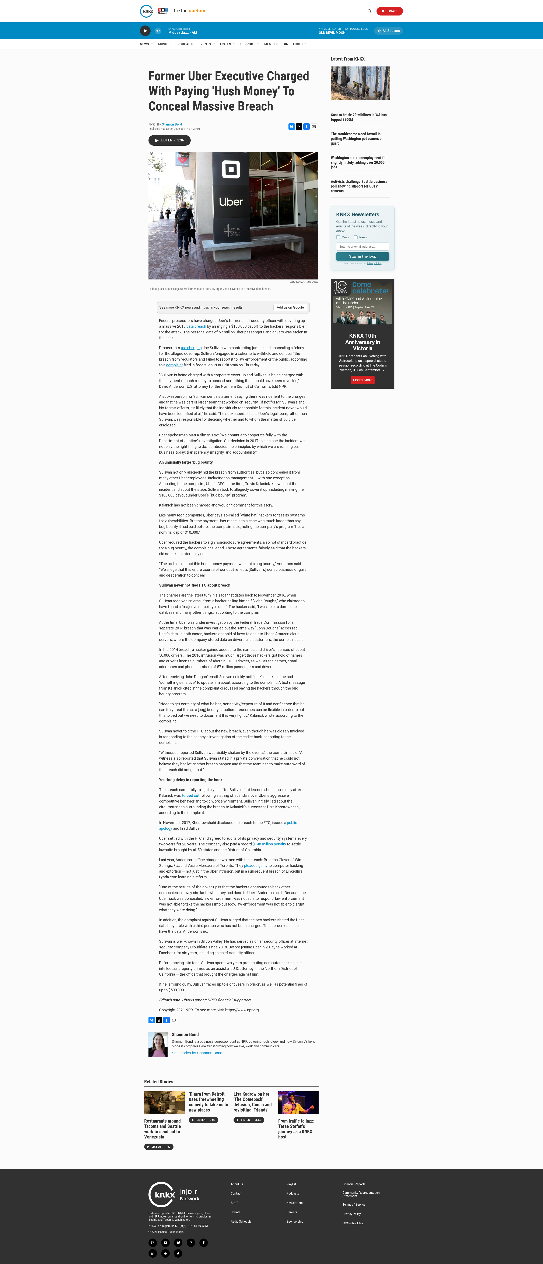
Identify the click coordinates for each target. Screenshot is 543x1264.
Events (205, 44)
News (144, 44)
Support (247, 44)
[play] (145, 30)
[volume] (158, 31)
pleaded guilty (255, 865)
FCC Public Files (353, 1223)
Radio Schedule (241, 1221)
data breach (196, 326)
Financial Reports (354, 1184)
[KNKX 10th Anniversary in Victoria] (362, 302)
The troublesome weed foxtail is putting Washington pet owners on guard (357, 138)
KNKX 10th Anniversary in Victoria (362, 342)
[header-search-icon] (370, 11)
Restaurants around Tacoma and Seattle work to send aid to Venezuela (162, 1129)
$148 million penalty (269, 844)
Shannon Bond (172, 124)
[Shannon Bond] (158, 1044)
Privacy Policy (374, 263)
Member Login (276, 44)
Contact (236, 1193)
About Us (237, 1184)
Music (163, 44)
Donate (391, 11)
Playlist (291, 1184)
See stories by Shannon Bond (197, 1053)
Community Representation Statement (361, 1194)
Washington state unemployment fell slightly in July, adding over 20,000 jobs (359, 162)
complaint (174, 365)
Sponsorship (295, 1221)
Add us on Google (290, 307)
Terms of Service (354, 1204)
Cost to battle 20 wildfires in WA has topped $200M (359, 117)
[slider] (164, 30)
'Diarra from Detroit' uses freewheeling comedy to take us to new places (208, 1102)
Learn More (362, 380)
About (298, 44)
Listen (225, 44)
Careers (292, 1212)
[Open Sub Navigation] (152, 44)
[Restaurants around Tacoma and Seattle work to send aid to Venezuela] (164, 1102)
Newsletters (295, 1203)
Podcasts (186, 44)
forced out (190, 795)
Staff (234, 1203)
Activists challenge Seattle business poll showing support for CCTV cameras (359, 186)
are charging (191, 348)
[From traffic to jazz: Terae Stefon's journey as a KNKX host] (298, 1102)
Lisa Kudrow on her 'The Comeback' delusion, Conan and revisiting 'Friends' (253, 1102)
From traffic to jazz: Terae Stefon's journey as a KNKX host (296, 1129)
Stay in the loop (362, 256)
